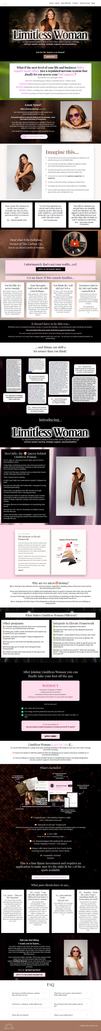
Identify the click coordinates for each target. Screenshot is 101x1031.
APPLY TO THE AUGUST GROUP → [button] (50, 269)
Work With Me (66, 3)
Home (51, 3)
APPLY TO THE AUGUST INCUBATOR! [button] (29, 975)
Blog (93, 3)
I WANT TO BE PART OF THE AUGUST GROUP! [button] (50, 877)
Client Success (85, 3)
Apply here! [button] (50, 57)
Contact (75, 3)
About (57, 3)
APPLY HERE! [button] (50, 736)
